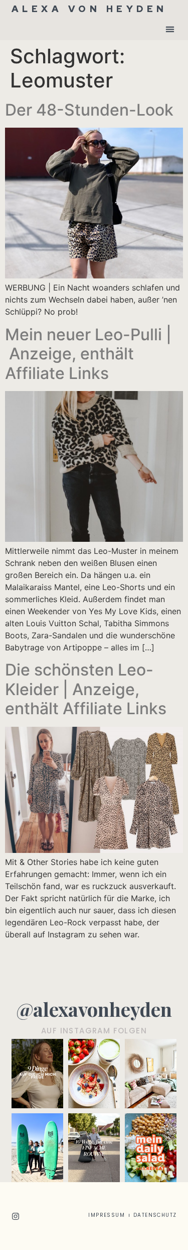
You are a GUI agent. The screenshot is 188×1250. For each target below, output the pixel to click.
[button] (170, 29)
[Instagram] (16, 1216)
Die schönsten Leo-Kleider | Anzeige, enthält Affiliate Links (85, 689)
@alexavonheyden (94, 1009)
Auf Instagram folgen (94, 1030)
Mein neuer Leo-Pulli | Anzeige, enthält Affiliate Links (88, 354)
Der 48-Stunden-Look (89, 110)
